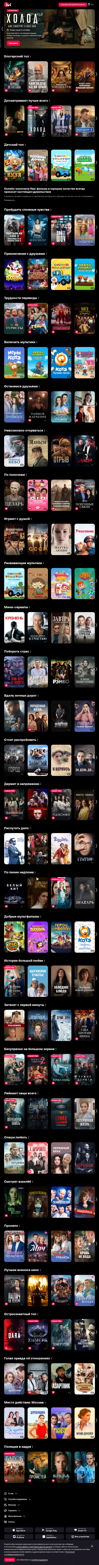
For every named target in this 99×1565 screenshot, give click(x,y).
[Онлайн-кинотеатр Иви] (8, 5)
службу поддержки (39, 1560)
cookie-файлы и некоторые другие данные (34, 1547)
